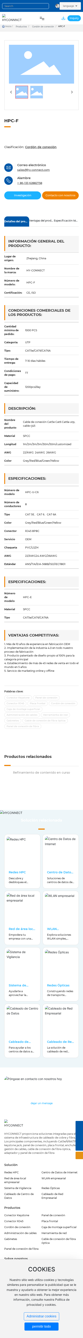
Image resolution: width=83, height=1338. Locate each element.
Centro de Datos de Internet (60, 874)
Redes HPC (17, 872)
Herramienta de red (54, 1233)
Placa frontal (50, 1221)
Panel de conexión (53, 1215)
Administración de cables (20, 1233)
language (68, 5)
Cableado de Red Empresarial (60, 1044)
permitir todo (41, 1326)
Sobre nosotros (16, 1259)
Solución (11, 1165)
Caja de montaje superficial (59, 1227)
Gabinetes (10, 1239)
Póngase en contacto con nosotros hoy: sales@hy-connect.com (35, 1087)
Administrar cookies (41, 1316)
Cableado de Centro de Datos (21, 1044)
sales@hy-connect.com (33, 169)
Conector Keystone (16, 1215)
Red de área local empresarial (22, 931)
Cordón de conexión (43, 26)
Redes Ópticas (58, 985)
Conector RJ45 (13, 1221)
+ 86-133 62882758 (29, 183)
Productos (21, 26)
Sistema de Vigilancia (17, 987)
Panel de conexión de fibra (21, 1248)
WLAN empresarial (56, 931)
